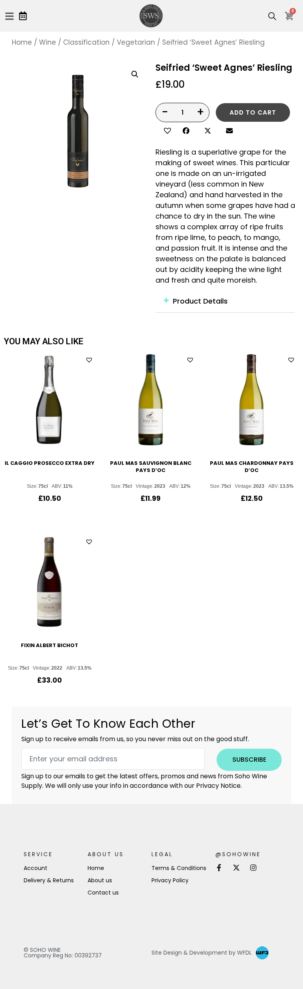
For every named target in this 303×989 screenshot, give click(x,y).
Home (22, 42)
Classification (86, 42)
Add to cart (253, 112)
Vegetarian (136, 42)
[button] (166, 129)
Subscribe (249, 759)
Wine (47, 42)
